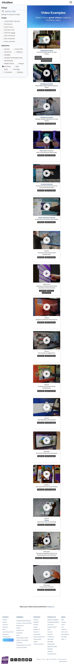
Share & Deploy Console (22, 637)
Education (49, 632)
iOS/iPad (36, 624)
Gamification (19, 642)
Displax (35, 641)
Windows (36, 619)
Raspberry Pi (37, 629)
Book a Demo (64, 632)
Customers (5, 624)
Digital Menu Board (52, 646)
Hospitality (50, 649)
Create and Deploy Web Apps (23, 620)
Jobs (62, 627)
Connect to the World (21, 647)
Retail (48, 629)
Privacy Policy (53, 659)
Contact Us (50, 607)
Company (63, 622)
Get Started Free (8, 640)
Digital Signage (51, 644)
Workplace (50, 651)
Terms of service (62, 659)
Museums (50, 634)
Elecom (47, 520)
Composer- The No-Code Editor (24, 623)
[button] (64, 639)
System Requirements (8, 632)
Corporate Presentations (53, 622)
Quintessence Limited (46, 50)
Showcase (5, 627)
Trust (43, 659)
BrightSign (36, 622)
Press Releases (65, 634)
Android (35, 627)
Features (5, 622)
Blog (62, 619)
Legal (47, 659)
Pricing (4, 629)
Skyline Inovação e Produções (46, 217)
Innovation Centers (52, 627)
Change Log (5, 634)
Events (63, 624)
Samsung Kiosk (37, 639)
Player (17, 635)
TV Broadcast (50, 636)
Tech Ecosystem (7, 636)
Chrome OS (36, 632)
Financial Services (51, 653)
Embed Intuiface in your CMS (23, 645)
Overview (5, 619)
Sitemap (39, 659)
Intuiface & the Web (38, 644)
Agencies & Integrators (53, 619)
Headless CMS (20, 630)
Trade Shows (50, 624)
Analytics (18, 628)
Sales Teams (50, 639)
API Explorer (19, 633)
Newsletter (64, 636)
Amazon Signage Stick (39, 636)
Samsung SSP (37, 634)
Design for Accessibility (22, 640)
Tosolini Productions (47, 184)
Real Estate (50, 641)
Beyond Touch (19, 625)
